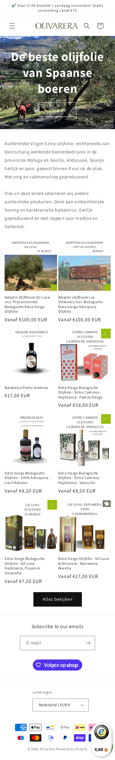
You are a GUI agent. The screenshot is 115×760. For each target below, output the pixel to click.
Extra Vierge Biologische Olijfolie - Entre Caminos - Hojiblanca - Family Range (80, 392)
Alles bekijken (58, 599)
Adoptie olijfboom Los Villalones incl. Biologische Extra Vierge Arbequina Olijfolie (80, 304)
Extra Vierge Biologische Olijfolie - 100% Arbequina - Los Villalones (28, 478)
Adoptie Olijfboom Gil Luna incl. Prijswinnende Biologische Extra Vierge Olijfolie (27, 304)
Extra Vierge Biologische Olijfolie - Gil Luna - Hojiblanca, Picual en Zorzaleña (24, 565)
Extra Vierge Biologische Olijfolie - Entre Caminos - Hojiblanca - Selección (80, 478)
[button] (12, 26)
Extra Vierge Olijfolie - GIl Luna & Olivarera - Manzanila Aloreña (83, 563)
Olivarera (47, 749)
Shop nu (58, 110)
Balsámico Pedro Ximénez (26, 387)
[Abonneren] (88, 643)
